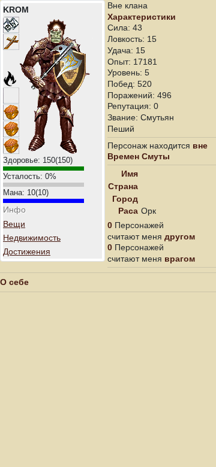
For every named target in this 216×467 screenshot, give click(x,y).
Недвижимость (32, 237)
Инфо (14, 209)
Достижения (26, 251)
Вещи (14, 224)
